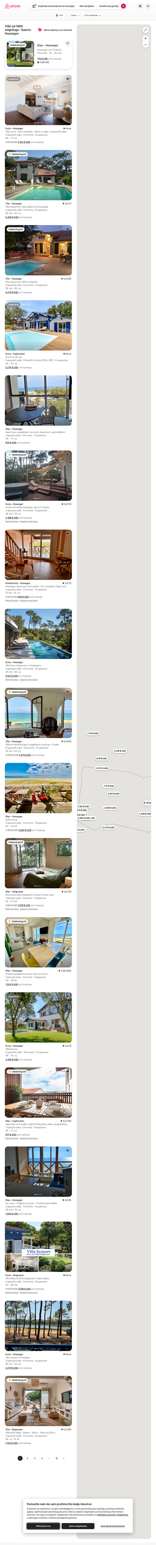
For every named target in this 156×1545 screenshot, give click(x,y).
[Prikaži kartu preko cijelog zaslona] (146, 30)
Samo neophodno (78, 1526)
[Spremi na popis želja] (67, 43)
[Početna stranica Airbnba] (12, 6)
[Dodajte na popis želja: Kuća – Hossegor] (67, 78)
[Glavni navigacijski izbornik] (148, 6)
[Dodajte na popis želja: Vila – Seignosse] (67, 1379)
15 (57, 1458)
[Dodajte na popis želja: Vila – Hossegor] (67, 153)
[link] (13, 1458)
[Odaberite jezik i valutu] (140, 6)
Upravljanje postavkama (113, 1526)
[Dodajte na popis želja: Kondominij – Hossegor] (67, 533)
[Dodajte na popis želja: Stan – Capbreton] (67, 1071)
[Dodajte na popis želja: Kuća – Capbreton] (67, 304)
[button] (42, 58)
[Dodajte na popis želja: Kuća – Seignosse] (67, 1225)
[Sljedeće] (64, 1458)
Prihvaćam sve (43, 1526)
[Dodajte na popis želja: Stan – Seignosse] (67, 842)
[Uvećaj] (146, 38)
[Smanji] (146, 45)
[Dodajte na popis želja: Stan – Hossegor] (67, 379)
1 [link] (20, 1458)
